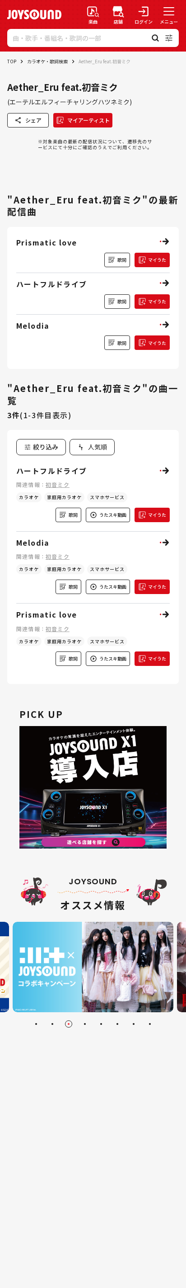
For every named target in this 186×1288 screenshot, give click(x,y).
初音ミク (58, 484)
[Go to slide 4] (85, 1024)
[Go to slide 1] (36, 1024)
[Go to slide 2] (52, 1024)
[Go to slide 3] (69, 1024)
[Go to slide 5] (101, 1024)
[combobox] (92, 447)
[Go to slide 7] (134, 1024)
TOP (11, 61)
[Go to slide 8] (150, 1024)
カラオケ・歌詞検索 (47, 61)
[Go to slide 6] (117, 1024)
